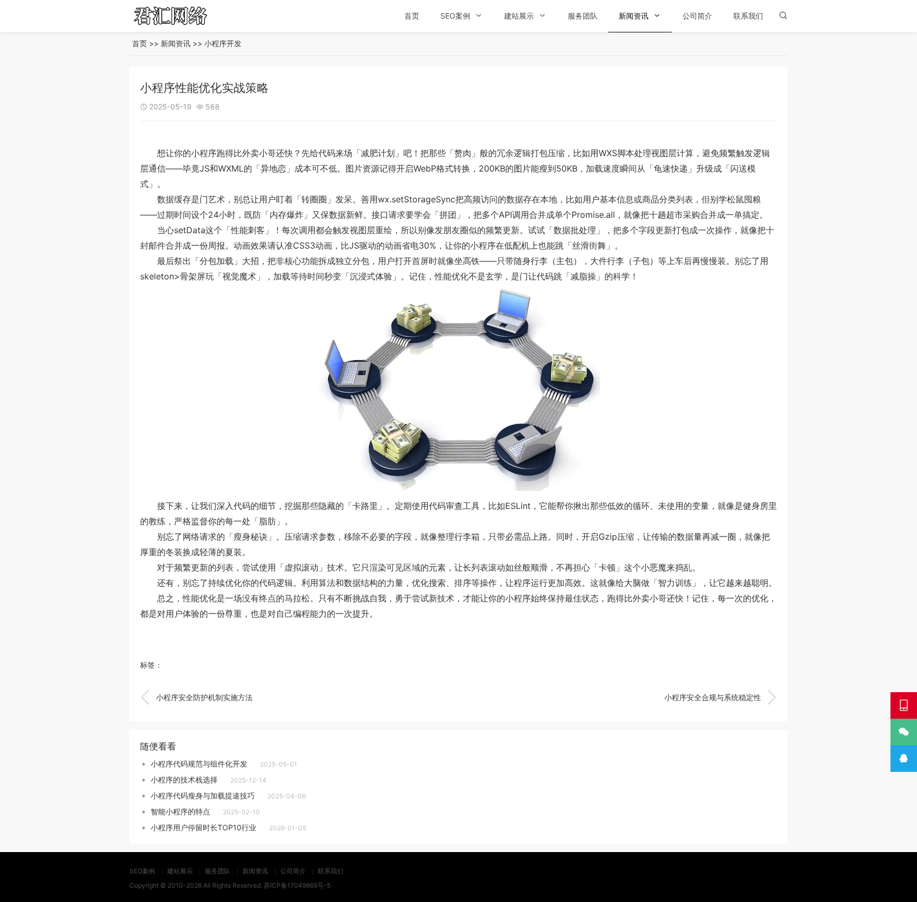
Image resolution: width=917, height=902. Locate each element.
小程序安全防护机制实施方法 (196, 697)
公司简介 (697, 15)
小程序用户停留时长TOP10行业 (203, 827)
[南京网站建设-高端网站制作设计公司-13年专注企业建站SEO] (185, 16)
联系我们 (748, 15)
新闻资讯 (633, 15)
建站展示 (519, 15)
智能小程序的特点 (180, 811)
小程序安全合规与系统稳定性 (720, 697)
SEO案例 (455, 15)
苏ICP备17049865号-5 (297, 885)
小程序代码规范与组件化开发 (199, 763)
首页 (411, 15)
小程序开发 (222, 43)
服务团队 (583, 15)
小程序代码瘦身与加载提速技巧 (203, 795)
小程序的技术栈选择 (184, 779)
